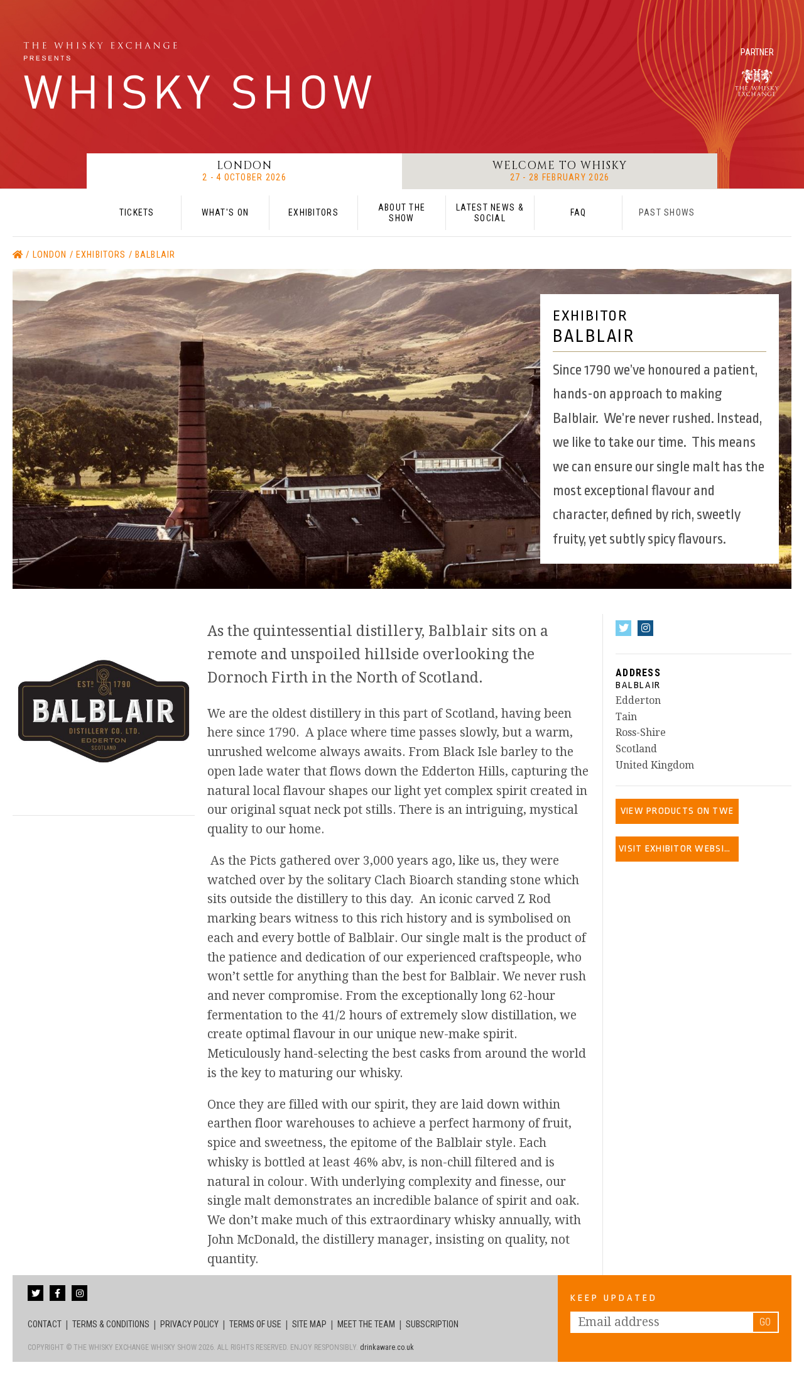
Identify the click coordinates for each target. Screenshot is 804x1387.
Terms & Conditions (110, 1324)
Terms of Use (255, 1324)
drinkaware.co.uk (387, 1347)
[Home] (19, 254)
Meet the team (366, 1324)
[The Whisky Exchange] (756, 82)
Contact (45, 1324)
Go (765, 1322)
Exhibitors (102, 254)
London (51, 254)
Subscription (432, 1324)
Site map (309, 1324)
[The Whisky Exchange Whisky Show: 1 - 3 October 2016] (201, 75)
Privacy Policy (189, 1324)
